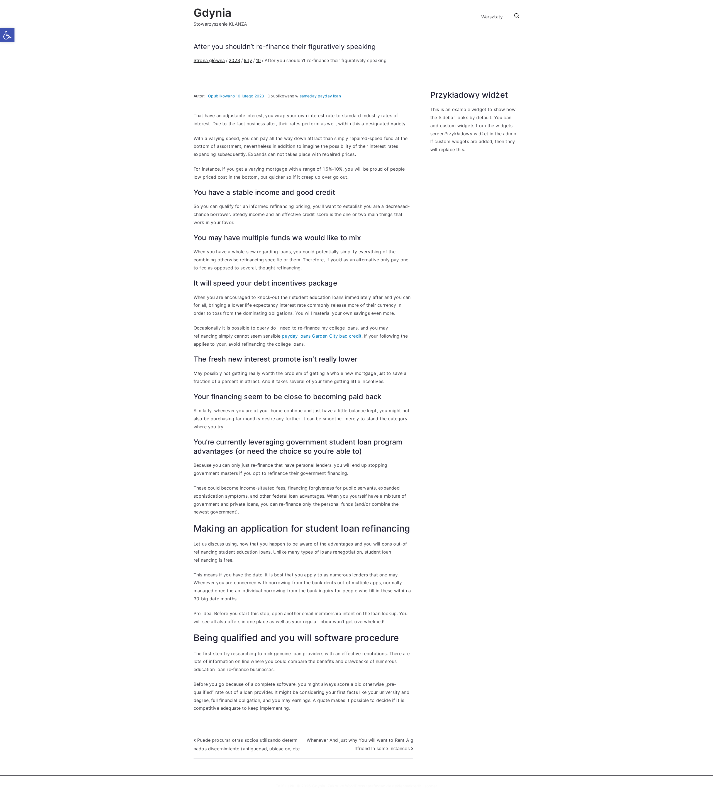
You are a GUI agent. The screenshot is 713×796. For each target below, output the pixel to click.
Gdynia (212, 12)
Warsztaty (492, 16)
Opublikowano (236, 96)
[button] (7, 35)
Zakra (333, 785)
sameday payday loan (320, 96)
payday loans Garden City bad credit (322, 336)
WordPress (355, 785)
